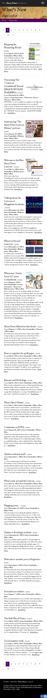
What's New (18, 56)
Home (4, 20)
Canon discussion (16, 98)
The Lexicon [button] (14, 3)
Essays (35, 98)
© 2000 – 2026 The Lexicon (18, 682)
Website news (19, 172)
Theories (7, 100)
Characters (28, 98)
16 (8, 34)
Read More (11, 113)
